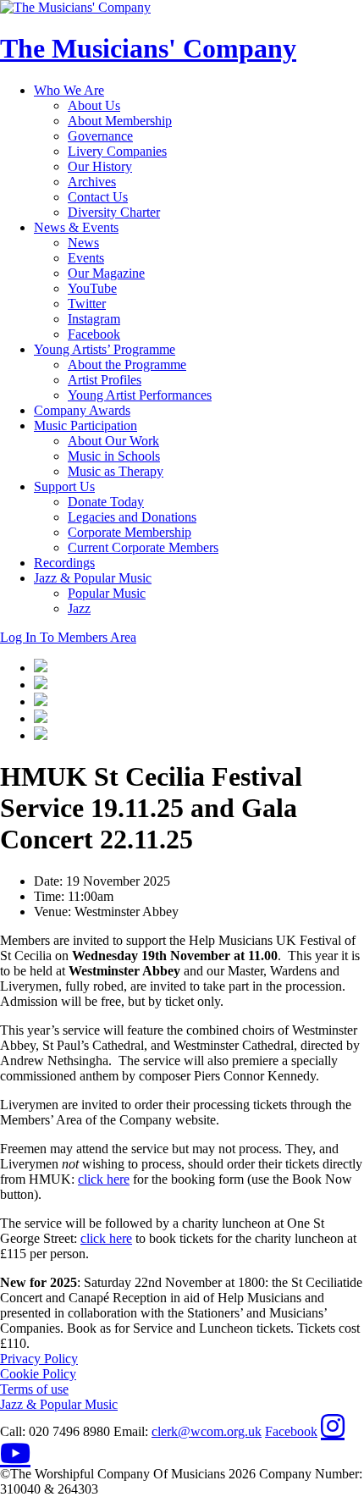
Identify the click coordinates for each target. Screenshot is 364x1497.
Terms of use (34, 1389)
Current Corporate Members (143, 547)
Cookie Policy (38, 1374)
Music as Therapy (115, 471)
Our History (100, 166)
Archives (92, 181)
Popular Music (107, 593)
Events (86, 258)
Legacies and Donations (132, 517)
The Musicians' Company (148, 48)
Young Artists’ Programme (104, 349)
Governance (100, 136)
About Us (94, 105)
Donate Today (106, 501)
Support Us (64, 486)
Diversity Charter (114, 212)
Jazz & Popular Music (93, 578)
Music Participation (85, 425)
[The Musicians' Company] (75, 7)
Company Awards (82, 410)
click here (104, 1179)
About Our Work (113, 441)
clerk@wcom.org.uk (207, 1431)
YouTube (92, 288)
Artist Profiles (104, 380)
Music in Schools (114, 456)
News (83, 242)
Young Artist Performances (140, 395)
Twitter (87, 303)
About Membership (120, 120)
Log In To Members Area (68, 637)
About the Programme (127, 364)
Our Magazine (106, 273)
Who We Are (69, 90)
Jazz (79, 608)
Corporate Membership (129, 532)
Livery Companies (117, 151)
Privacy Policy (39, 1358)
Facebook (94, 334)
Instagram (94, 319)
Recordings (64, 562)
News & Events (76, 227)
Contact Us (98, 197)
